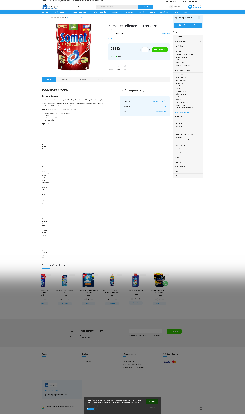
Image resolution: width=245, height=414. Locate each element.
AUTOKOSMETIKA (181, 105)
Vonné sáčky (179, 100)
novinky (177, 176)
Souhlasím (152, 402)
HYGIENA (178, 129)
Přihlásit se (174, 331)
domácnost (179, 97)
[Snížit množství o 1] (140, 50)
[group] (58, 195)
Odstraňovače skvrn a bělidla (184, 54)
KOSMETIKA (178, 116)
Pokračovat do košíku (189, 25)
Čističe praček (180, 60)
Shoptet (51, 409)
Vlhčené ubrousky (181, 94)
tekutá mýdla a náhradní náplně (185, 132)
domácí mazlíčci (180, 167)
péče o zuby (179, 123)
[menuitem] (46, 12)
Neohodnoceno (120, 33)
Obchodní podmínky (171, 1)
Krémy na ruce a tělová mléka (184, 135)
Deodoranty (179, 137)
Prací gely (178, 52)
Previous (166, 269)
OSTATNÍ (177, 158)
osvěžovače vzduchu (182, 102)
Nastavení (90, 409)
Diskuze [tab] (100, 79)
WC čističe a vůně (181, 78)
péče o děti (178, 153)
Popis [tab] (49, 79)
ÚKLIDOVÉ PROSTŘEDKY (182, 70)
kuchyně (178, 89)
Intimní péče (179, 143)
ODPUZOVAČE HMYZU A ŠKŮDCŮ (185, 108)
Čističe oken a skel (181, 80)
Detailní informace (113, 39)
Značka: (166, 33)
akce (176, 171)
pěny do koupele (180, 146)
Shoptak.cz (60, 409)
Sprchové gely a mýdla (182, 121)
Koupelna (178, 86)
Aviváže (178, 49)
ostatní (178, 148)
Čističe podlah (180, 83)
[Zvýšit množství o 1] (149, 50)
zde (88, 405)
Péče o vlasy (179, 126)
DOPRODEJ (178, 37)
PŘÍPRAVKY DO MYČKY (182, 113)
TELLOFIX (178, 162)
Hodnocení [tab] (83, 79)
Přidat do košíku (159, 49)
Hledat (145, 6)
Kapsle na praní (180, 63)
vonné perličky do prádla (183, 65)
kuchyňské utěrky (181, 91)
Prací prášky (179, 46)
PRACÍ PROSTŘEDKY (181, 42)
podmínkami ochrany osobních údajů (155, 335)
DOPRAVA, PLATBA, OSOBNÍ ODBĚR (133, 368)
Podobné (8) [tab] (66, 79)
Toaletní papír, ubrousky (183, 140)
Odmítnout (152, 408)
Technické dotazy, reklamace (189, 1)
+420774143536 (87, 361)
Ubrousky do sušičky (182, 57)
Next (169, 269)
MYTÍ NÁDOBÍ (179, 75)
